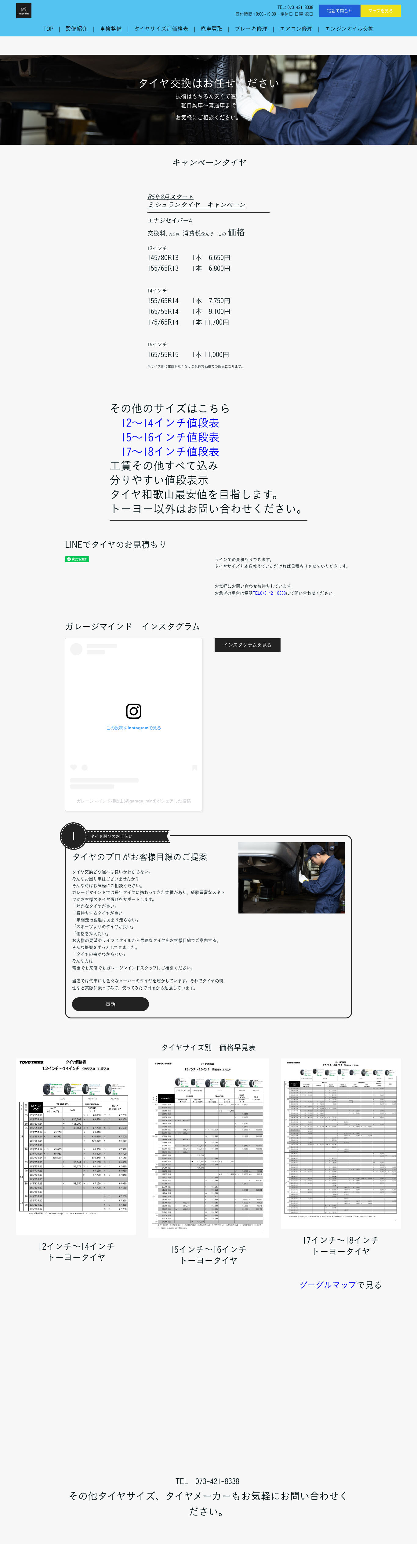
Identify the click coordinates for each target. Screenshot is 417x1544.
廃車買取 (212, 29)
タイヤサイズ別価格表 (161, 29)
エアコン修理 (296, 29)
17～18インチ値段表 (170, 451)
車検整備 (111, 29)
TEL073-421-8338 (269, 593)
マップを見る (380, 11)
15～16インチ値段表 (170, 437)
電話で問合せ (340, 11)
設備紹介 (77, 29)
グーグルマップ (328, 1285)
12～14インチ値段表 (170, 422)
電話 (110, 1004)
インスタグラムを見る (247, 644)
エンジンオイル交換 (349, 29)
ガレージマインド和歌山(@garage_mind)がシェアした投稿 (134, 800)
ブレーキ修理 (251, 29)
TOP (48, 29)
